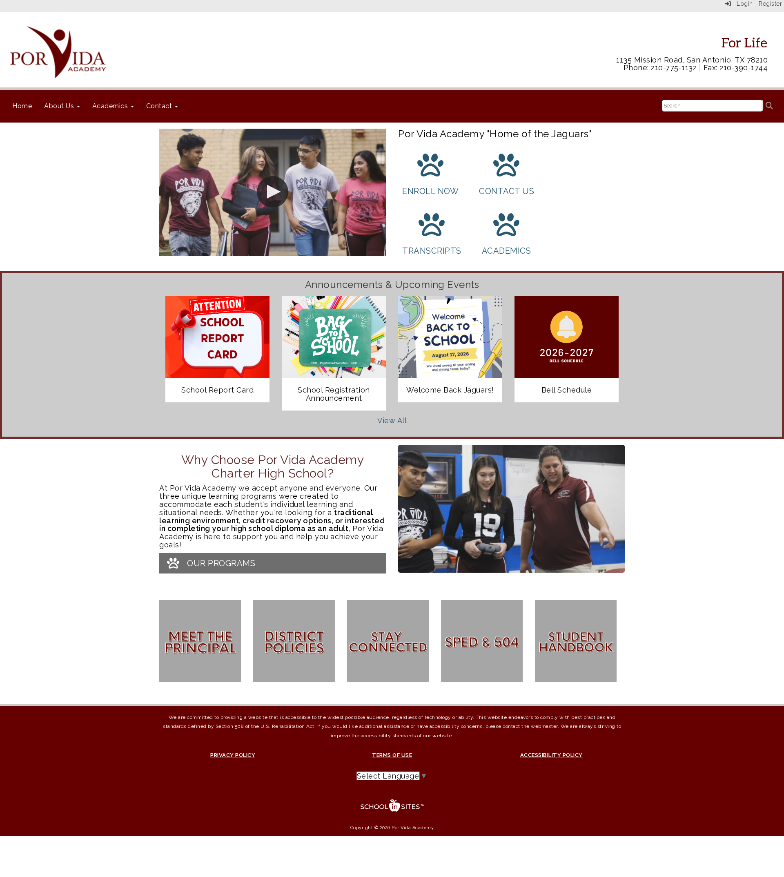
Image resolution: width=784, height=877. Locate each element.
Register (770, 3)
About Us (60, 106)
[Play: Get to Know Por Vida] (272, 192)
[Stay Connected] (388, 645)
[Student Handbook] (576, 645)
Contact (160, 106)
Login (742, 3)
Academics (111, 106)
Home (22, 106)
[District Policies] (294, 645)
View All (392, 420)
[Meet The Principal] (200, 645)
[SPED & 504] (482, 645)
